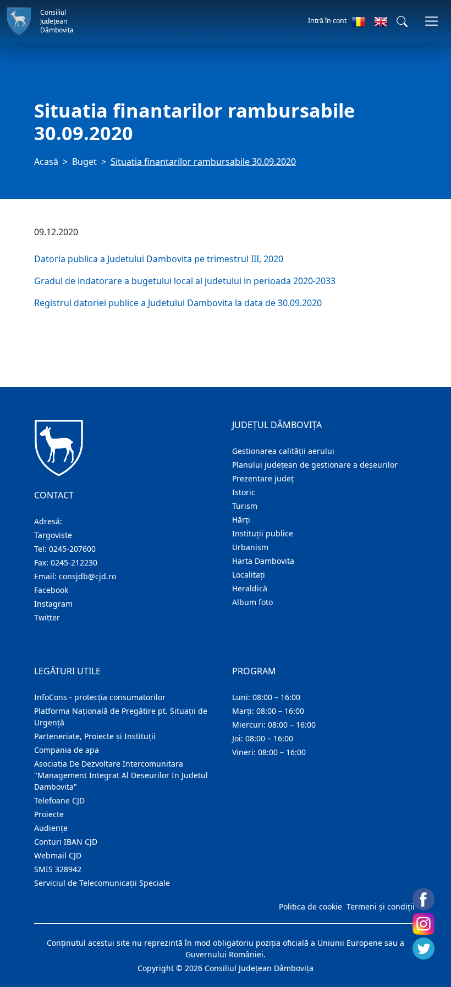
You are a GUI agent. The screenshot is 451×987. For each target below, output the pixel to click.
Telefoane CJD (59, 800)
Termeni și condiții (380, 906)
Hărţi (241, 519)
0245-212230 (74, 562)
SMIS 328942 (57, 869)
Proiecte (49, 814)
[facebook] (424, 899)
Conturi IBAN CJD (65, 841)
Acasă (46, 162)
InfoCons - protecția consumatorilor (100, 697)
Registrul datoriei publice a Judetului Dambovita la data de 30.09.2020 (179, 303)
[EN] (381, 21)
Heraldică (249, 588)
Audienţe (51, 828)
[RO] (358, 21)
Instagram (53, 603)
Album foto (252, 602)
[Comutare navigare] (431, 21)
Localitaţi (248, 574)
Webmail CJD (57, 855)
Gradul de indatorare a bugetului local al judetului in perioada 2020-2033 (185, 281)
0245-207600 (72, 549)
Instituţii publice (262, 533)
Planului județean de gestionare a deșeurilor (315, 464)
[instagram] (424, 924)
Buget (84, 162)
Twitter (47, 617)
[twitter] (424, 949)
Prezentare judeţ (263, 478)
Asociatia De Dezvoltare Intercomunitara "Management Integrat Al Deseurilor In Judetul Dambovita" (121, 775)
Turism (244, 506)
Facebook (51, 590)
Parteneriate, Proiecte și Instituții (95, 736)
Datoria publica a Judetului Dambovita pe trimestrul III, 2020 (158, 259)
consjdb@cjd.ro (87, 576)
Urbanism (250, 547)
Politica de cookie (310, 906)
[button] (402, 21)
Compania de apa (66, 750)
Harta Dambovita (263, 561)
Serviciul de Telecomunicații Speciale (102, 883)
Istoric (243, 492)
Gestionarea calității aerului (283, 451)
